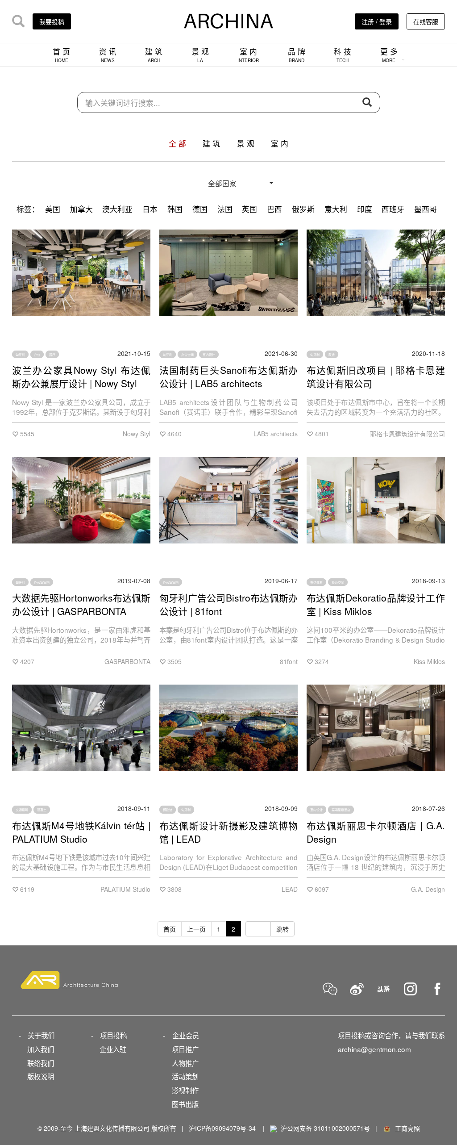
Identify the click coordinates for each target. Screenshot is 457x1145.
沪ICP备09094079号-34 (222, 1128)
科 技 (342, 54)
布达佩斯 (316, 582)
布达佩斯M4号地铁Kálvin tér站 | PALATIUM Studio (81, 832)
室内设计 (209, 354)
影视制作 (185, 1090)
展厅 (52, 354)
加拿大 (81, 209)
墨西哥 (425, 209)
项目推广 (185, 1049)
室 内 (248, 54)
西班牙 (393, 209)
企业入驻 (113, 1049)
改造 (331, 354)
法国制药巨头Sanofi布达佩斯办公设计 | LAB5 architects (228, 376)
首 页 (61, 54)
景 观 (200, 54)
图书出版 (185, 1104)
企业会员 (185, 1035)
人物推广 (185, 1063)
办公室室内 (42, 582)
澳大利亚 (117, 209)
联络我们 (40, 1063)
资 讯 (107, 54)
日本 (150, 209)
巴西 (274, 209)
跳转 (282, 928)
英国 (249, 209)
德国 (200, 209)
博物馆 (167, 809)
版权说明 (40, 1076)
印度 (364, 209)
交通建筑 (22, 809)
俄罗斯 (303, 209)
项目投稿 (113, 1035)
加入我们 (40, 1049)
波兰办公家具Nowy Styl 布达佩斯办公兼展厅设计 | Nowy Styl (81, 376)
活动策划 (185, 1076)
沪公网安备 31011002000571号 (325, 1128)
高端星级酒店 (341, 809)
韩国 (175, 209)
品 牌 (296, 54)
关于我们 (41, 1035)
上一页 (196, 928)
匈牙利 (20, 354)
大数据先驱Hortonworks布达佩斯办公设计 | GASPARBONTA (81, 604)
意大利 (335, 209)
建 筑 (153, 54)
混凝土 (41, 809)
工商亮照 (405, 1128)
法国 (225, 209)
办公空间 (187, 354)
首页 (169, 928)
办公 (37, 354)
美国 (52, 209)
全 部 (177, 143)
